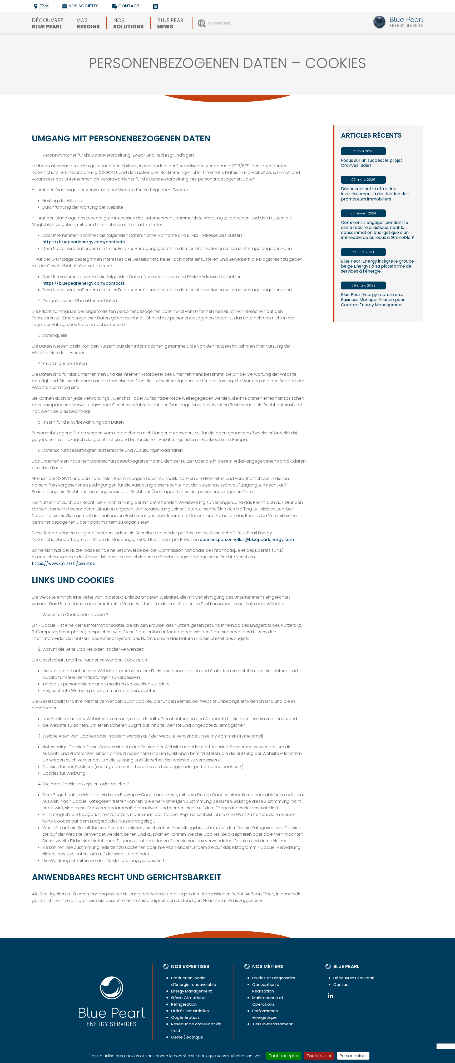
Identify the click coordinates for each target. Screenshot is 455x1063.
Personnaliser (353, 1056)
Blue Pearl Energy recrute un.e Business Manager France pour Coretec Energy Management (373, 299)
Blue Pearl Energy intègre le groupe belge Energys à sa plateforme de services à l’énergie (377, 266)
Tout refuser (319, 1056)
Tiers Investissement (272, 1024)
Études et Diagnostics (273, 978)
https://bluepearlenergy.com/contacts (83, 242)
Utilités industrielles (190, 1011)
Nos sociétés (83, 6)
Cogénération (185, 1017)
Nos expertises (190, 966)
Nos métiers (267, 966)
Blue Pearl (171, 23)
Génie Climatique (188, 997)
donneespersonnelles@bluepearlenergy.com (247, 539)
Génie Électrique (187, 1037)
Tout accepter (284, 1056)
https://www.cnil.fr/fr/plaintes (63, 563)
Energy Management (191, 991)
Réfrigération (184, 1004)
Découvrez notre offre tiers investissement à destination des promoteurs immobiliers (375, 194)
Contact (129, 6)
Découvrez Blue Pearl (353, 978)
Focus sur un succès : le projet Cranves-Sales (371, 163)
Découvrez (47, 23)
